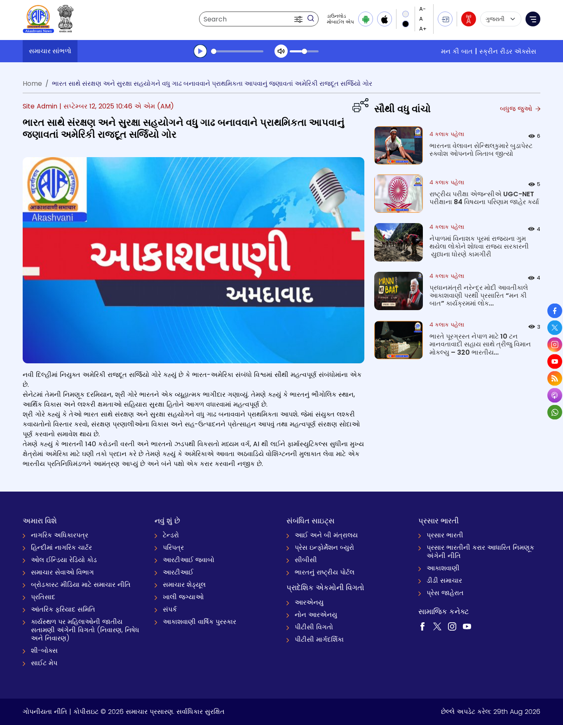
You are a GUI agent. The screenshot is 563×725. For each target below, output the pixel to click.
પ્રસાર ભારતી (445, 535)
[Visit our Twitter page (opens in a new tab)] (437, 626)
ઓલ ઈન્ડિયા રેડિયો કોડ (64, 560)
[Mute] (281, 51)
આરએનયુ (309, 602)
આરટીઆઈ (178, 572)
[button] (299, 19)
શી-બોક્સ (44, 650)
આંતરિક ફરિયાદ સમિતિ (63, 609)
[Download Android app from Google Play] (365, 19)
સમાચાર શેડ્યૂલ (184, 584)
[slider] (237, 51)
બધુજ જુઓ (517, 108)
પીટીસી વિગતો (314, 627)
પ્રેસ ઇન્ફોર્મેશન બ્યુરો (324, 547)
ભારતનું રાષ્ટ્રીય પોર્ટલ (324, 572)
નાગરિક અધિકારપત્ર (59, 535)
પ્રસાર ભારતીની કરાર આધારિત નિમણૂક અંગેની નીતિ (480, 551)
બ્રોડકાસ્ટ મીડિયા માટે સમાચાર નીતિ (81, 584)
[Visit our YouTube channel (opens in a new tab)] (467, 626)
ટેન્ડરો (171, 535)
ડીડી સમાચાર (444, 580)
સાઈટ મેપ (44, 663)
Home (32, 83)
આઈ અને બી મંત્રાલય (326, 535)
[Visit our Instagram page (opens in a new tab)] (452, 626)
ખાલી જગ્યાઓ (183, 597)
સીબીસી (306, 560)
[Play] (200, 51)
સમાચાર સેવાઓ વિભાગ (62, 572)
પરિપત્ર (173, 547)
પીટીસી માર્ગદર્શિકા (319, 639)
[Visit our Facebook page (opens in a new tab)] (422, 626)
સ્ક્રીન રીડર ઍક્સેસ (507, 51)
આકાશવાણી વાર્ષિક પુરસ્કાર (199, 621)
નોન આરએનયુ (316, 614)
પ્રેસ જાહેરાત (445, 593)
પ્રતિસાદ (43, 597)
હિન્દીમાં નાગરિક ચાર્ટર (61, 547)
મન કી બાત (457, 51)
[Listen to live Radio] (468, 19)
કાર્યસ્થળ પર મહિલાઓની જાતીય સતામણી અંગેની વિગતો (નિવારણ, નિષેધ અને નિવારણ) (85, 630)
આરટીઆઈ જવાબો (188, 560)
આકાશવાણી (443, 568)
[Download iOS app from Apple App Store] (384, 19)
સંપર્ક (170, 609)
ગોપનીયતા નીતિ (45, 711)
